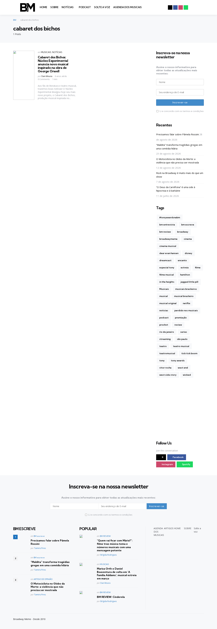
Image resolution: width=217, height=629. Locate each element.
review (178, 324)
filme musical (166, 274)
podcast (164, 317)
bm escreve (187, 224)
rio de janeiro (166, 331)
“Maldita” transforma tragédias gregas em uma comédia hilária (179, 146)
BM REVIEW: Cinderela (111, 596)
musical (163, 296)
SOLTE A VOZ (102, 7)
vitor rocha (165, 367)
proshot (163, 324)
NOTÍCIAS (68, 7)
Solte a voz (197, 530)
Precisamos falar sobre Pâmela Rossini (177, 134)
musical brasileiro (183, 296)
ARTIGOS (168, 528)
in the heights (166, 281)
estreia (185, 267)
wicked (187, 374)
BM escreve (39, 536)
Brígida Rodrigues (108, 554)
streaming (165, 339)
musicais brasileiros (186, 289)
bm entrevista (167, 224)
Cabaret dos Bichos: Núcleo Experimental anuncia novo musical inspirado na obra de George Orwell (53, 64)
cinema (188, 238)
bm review (165, 231)
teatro (163, 346)
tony (162, 360)
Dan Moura (46, 76)
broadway (182, 231)
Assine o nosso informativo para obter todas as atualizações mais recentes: (176, 70)
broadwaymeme (168, 238)
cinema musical (167, 246)
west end (183, 367)
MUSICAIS (46, 52)
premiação (181, 317)
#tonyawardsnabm (169, 217)
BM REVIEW (105, 536)
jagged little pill (189, 281)
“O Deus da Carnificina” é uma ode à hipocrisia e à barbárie (175, 189)
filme (197, 267)
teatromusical (167, 353)
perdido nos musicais (186, 310)
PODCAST (85, 7)
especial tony (166, 267)
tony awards (178, 360)
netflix (186, 303)
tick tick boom (189, 353)
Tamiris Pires (40, 548)
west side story (167, 374)
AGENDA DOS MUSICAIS (127, 7)
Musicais (164, 289)
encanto (182, 260)
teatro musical (181, 346)
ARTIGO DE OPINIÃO (43, 579)
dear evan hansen (168, 253)
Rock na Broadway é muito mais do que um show (179, 174)
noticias (163, 310)
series (183, 331)
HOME (43, 7)
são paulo (182, 339)
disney (188, 253)
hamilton (185, 274)
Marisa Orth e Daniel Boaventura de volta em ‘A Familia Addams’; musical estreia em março (116, 573)
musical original (167, 303)
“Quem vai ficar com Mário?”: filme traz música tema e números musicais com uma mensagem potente (114, 545)
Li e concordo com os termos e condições (182, 111)
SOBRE (54, 7)
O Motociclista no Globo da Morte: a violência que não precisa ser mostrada (177, 160)
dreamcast (165, 260)
